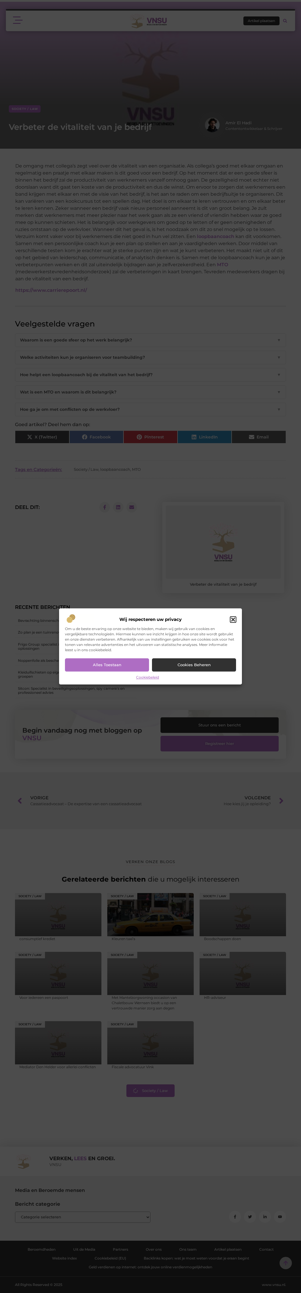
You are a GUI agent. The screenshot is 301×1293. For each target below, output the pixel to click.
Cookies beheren (194, 665)
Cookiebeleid (147, 677)
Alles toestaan (107, 665)
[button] (233, 619)
